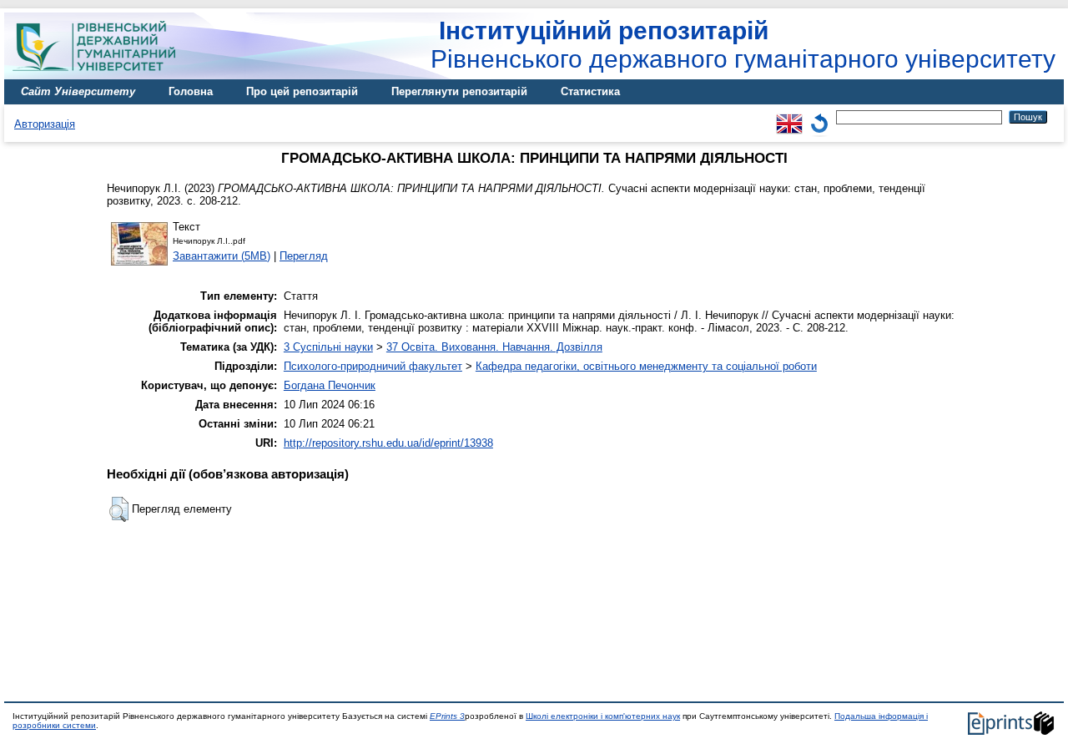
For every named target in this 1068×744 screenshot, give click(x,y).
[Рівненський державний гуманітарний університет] (100, 75)
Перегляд (304, 256)
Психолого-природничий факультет (373, 366)
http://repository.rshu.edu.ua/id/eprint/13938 (388, 443)
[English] (789, 116)
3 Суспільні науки (328, 347)
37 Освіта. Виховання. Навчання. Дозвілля (494, 347)
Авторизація (44, 124)
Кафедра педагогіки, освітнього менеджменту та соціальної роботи (646, 366)
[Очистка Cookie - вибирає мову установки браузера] (819, 116)
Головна (191, 91)
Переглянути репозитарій (459, 91)
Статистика (590, 91)
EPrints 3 (447, 716)
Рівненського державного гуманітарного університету (743, 45)
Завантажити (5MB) (221, 256)
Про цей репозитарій (302, 91)
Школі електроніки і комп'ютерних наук (603, 716)
